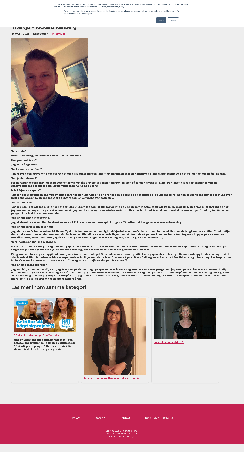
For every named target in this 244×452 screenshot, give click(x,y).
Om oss (76, 418)
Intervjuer (58, 33)
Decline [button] (173, 20)
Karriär (100, 418)
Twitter (122, 436)
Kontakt (125, 418)
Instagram (131, 436)
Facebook (112, 436)
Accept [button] (161, 20)
